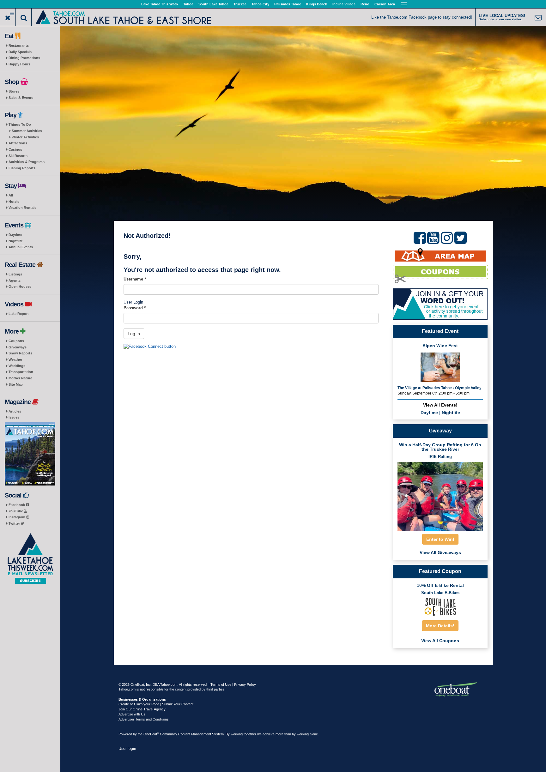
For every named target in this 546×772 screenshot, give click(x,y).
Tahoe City (260, 4)
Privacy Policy (245, 684)
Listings (15, 274)
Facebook (17, 505)
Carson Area (384, 4)
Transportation (21, 372)
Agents (15, 280)
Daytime (15, 235)
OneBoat (151, 734)
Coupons (16, 341)
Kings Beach (316, 4)
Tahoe (188, 4)
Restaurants (19, 45)
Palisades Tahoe (287, 4)
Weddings (17, 366)
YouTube (16, 511)
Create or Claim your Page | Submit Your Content (155, 704)
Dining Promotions (24, 58)
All (11, 195)
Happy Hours (19, 64)
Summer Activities (27, 131)
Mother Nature (20, 378)
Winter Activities (25, 137)
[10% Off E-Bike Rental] (440, 606)
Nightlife (16, 241)
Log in (134, 333)
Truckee (240, 4)
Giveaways (18, 347)
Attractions (18, 143)
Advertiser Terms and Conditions (143, 719)
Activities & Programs (27, 162)
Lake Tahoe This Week (159, 4)
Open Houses (20, 286)
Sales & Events (21, 98)
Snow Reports (20, 353)
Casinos (15, 149)
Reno (365, 4)
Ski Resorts (18, 156)
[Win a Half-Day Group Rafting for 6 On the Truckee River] (440, 494)
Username (135, 279)
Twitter (15, 523)
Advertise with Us (131, 714)
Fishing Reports (22, 168)
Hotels (14, 201)
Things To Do (20, 124)
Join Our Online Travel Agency (142, 709)
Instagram (17, 517)
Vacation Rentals (22, 207)
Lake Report (19, 314)
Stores (14, 91)
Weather (15, 359)
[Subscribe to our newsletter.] (30, 558)
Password (135, 307)
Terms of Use (220, 684)
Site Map (16, 384)
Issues (14, 417)
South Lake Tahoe (213, 4)
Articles (15, 411)
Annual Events (21, 247)
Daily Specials (20, 52)
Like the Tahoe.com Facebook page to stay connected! (421, 17)
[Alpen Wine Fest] (440, 367)
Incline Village (343, 4)
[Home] (123, 16)
